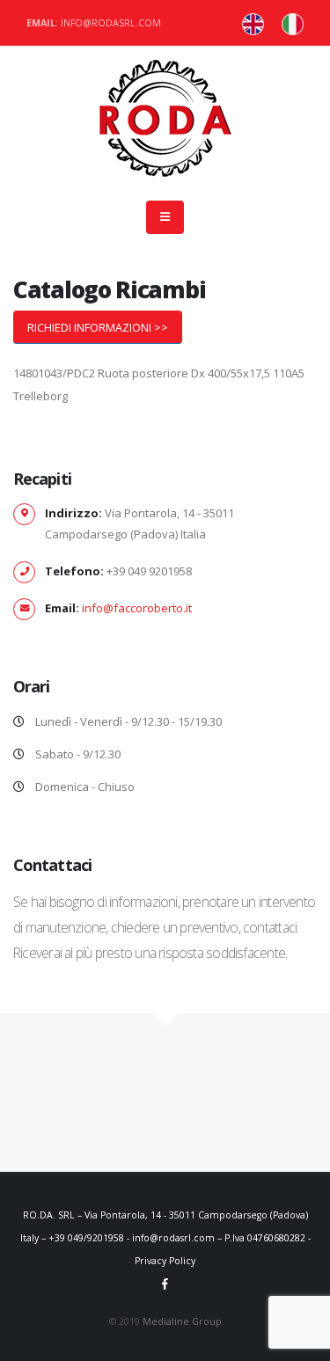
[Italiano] (253, 22)
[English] (293, 22)
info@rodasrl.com (173, 1238)
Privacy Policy (165, 1261)
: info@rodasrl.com (93, 23)
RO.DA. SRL (49, 1215)
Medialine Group (182, 1321)
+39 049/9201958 (86, 1238)
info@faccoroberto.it (137, 608)
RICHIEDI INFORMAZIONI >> (97, 327)
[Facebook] (164, 1283)
